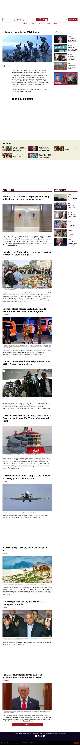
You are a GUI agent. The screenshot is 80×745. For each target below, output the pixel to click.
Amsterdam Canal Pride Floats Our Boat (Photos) (19, 155)
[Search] (66, 19)
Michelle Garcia (9, 65)
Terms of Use (33, 742)
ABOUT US (20, 733)
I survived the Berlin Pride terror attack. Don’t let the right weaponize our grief (26, 253)
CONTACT (16, 733)
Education (70, 230)
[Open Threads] (20, 20)
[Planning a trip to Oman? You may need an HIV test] (27, 569)
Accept (76, 742)
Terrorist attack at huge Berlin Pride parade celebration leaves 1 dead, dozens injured (24, 310)
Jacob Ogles (5, 366)
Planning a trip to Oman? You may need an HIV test (25, 549)
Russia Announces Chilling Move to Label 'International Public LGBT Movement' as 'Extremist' (44, 150)
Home (3, 28)
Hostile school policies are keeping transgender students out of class (72, 236)
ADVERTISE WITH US (35, 733)
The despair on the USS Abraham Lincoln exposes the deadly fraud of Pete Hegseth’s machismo (72, 200)
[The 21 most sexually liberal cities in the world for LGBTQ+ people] (7, 148)
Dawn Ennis (5, 202)
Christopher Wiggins (7, 314)
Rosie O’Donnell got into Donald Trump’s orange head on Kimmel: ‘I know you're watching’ (72, 42)
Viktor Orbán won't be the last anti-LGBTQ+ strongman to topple (23, 603)
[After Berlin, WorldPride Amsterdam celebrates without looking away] (33, 155)
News (33, 24)
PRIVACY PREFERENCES (50, 733)
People (69, 221)
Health (40, 24)
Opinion (55, 24)
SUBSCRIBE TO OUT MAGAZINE (5, 20)
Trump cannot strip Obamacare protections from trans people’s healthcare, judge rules (72, 51)
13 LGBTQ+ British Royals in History (71, 148)
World (7, 28)
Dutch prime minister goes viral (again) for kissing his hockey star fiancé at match (72, 227)
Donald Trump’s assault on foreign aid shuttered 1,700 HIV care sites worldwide (26, 362)
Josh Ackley (5, 607)
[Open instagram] (23, 20)
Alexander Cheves (6, 257)
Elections (70, 212)
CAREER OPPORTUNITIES (27, 733)
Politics (25, 24)
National (70, 45)
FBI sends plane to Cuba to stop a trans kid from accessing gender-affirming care (26, 477)
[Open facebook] (15, 20)
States (69, 63)
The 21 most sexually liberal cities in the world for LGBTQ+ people (19, 148)
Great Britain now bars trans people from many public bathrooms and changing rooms (25, 197)
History (48, 24)
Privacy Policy (25, 742)
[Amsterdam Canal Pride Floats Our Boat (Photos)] (7, 155)
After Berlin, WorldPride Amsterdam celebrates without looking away (45, 155)
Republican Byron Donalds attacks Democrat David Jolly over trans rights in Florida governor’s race (72, 218)
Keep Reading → (12, 245)
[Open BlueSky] (18, 20)
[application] (66, 78)
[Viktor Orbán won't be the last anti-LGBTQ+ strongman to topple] (27, 623)
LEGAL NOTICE (63, 733)
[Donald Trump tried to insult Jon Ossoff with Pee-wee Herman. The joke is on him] (60, 242)
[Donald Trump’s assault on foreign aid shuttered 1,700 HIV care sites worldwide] (27, 383)
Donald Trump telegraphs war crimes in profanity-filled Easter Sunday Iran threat (22, 676)
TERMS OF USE (57, 733)
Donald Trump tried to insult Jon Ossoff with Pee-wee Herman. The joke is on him (72, 244)
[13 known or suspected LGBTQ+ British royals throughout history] (59, 148)
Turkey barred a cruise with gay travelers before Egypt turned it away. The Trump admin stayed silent (26, 418)
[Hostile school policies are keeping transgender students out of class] (60, 233)
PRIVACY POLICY (42, 733)
